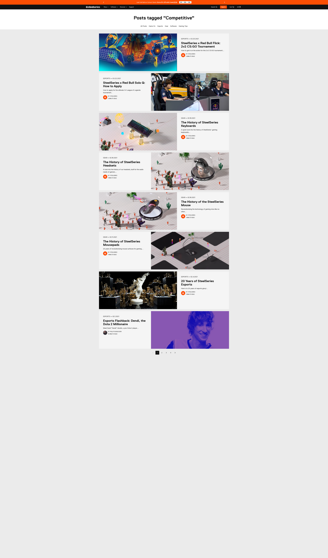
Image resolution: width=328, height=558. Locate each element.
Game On (152, 26)
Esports (160, 26)
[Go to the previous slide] (103, 2)
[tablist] (115, 7)
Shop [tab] (105, 7)
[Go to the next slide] (224, 2)
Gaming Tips (183, 26)
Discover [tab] (122, 7)
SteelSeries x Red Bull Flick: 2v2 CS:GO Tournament (200, 44)
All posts (144, 26)
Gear (166, 26)
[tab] (214, 7)
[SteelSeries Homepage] (94, 7)
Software (173, 26)
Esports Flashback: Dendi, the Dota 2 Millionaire (124, 322)
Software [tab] (113, 7)
